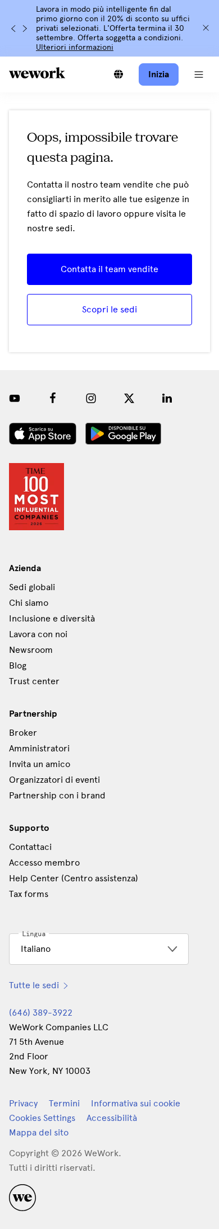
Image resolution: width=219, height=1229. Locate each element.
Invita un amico (39, 764)
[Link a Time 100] (36, 496)
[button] (199, 74)
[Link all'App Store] (42, 434)
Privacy (23, 1103)
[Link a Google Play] (123, 434)
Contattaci (30, 847)
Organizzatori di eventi (54, 779)
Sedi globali (32, 587)
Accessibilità (111, 1118)
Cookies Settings (42, 1118)
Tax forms (28, 894)
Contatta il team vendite (109, 269)
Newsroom (31, 649)
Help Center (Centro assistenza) (73, 878)
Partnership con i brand (57, 795)
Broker (23, 732)
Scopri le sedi (109, 309)
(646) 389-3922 (40, 1012)
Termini (64, 1103)
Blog (17, 665)
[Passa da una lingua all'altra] (118, 74)
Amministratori (39, 748)
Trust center (34, 681)
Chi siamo (28, 602)
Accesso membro (44, 862)
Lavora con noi (38, 634)
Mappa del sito (39, 1132)
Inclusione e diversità (52, 618)
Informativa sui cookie (135, 1103)
